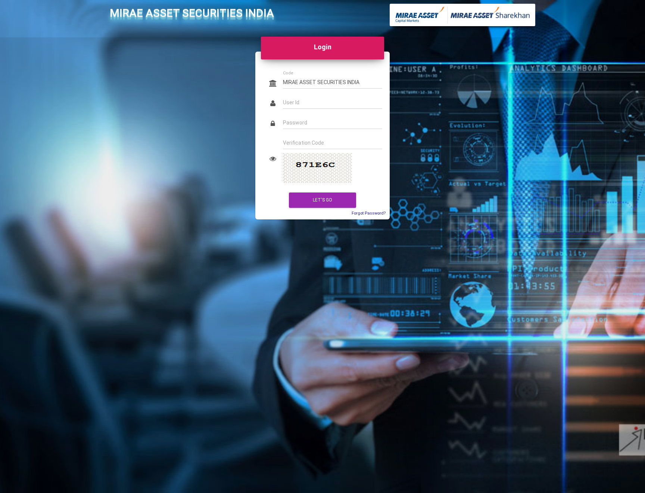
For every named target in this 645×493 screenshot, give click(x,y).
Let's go (322, 200)
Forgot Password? (369, 213)
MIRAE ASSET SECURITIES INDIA (192, 12)
